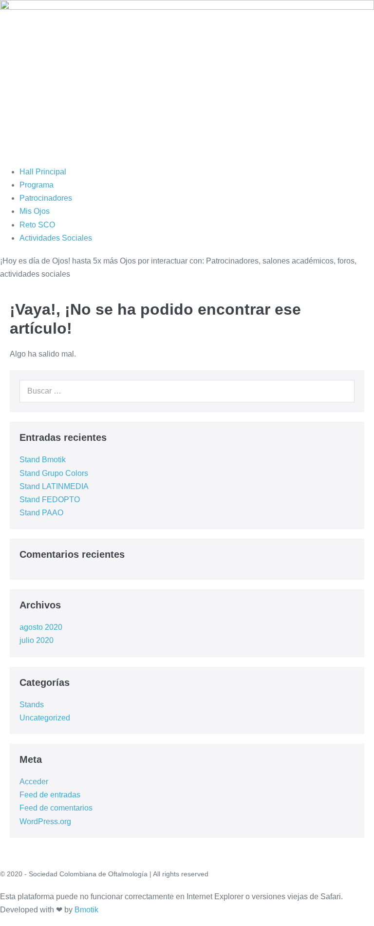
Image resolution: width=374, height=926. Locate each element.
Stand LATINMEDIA (54, 486)
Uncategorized (44, 718)
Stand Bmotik (42, 459)
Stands (31, 704)
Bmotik (86, 910)
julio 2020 (36, 640)
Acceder (33, 781)
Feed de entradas (49, 795)
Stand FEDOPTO (49, 499)
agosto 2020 (40, 627)
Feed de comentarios (56, 808)
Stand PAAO (41, 513)
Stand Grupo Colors (53, 473)
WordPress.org (45, 821)
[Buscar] (342, 391)
